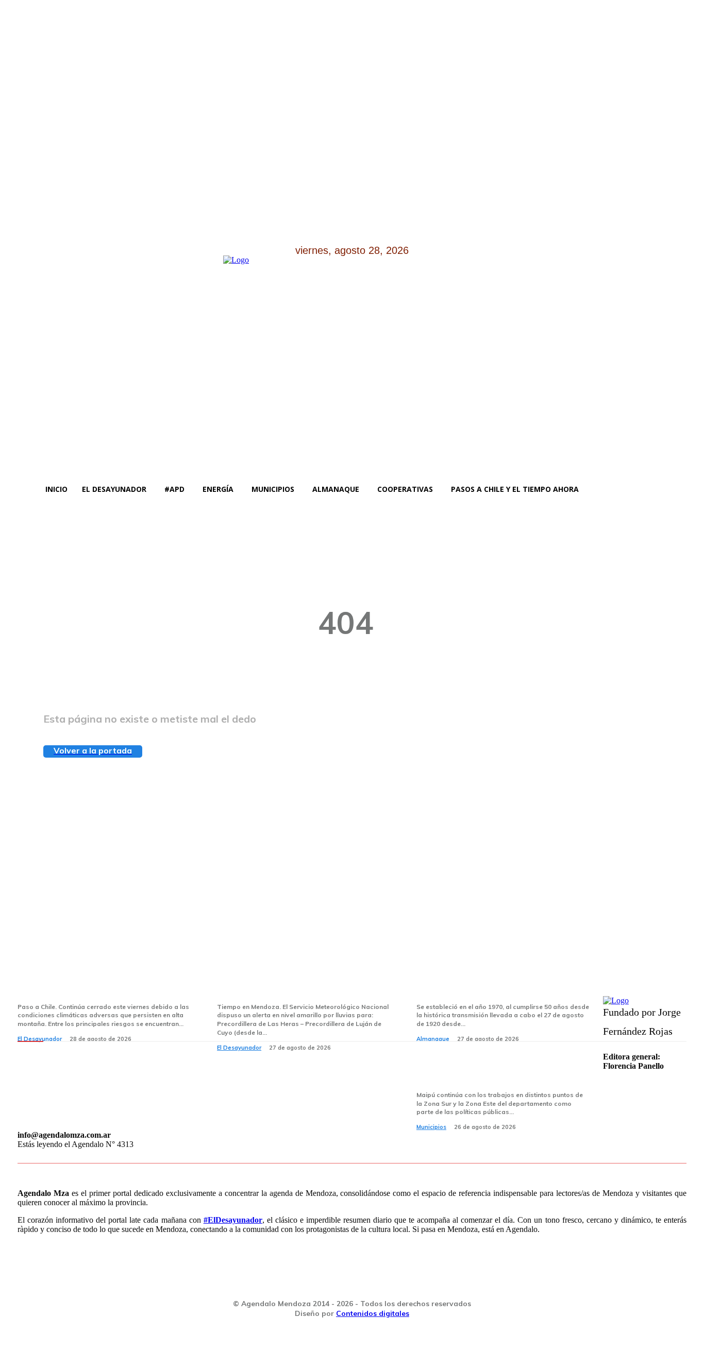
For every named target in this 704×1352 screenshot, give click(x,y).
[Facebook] (28, 463)
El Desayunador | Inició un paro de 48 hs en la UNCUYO (303, 982)
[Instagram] (54, 463)
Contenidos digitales (372, 1313)
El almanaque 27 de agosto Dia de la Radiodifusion (502, 982)
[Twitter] (81, 463)
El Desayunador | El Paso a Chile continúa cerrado (99, 982)
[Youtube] (107, 463)
